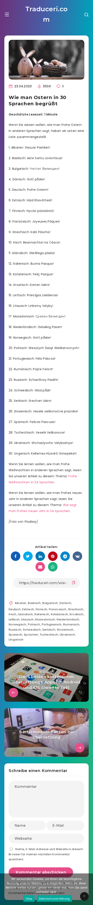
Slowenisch (65, 630)
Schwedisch (32, 630)
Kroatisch (76, 614)
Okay (29, 898)
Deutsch (15, 609)
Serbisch (48, 630)
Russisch (15, 630)
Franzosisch (57, 609)
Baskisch (34, 603)
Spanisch (15, 635)
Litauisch (27, 619)
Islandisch (25, 614)
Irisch (12, 614)
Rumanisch (71, 624)
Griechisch (75, 609)
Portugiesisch (52, 624)
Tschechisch (49, 635)
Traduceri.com (46, 14)
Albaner (20, 603)
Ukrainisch (67, 635)
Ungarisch (16, 640)
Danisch (65, 603)
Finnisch (41, 609)
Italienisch (41, 614)
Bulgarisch (50, 603)
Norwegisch (17, 624)
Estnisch (28, 609)
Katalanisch (59, 614)
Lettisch (14, 619)
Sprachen (31, 635)
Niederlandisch (68, 619)
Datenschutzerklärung (54, 898)
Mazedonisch (45, 619)
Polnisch (34, 624)
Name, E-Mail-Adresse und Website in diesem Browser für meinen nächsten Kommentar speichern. (46, 854)
